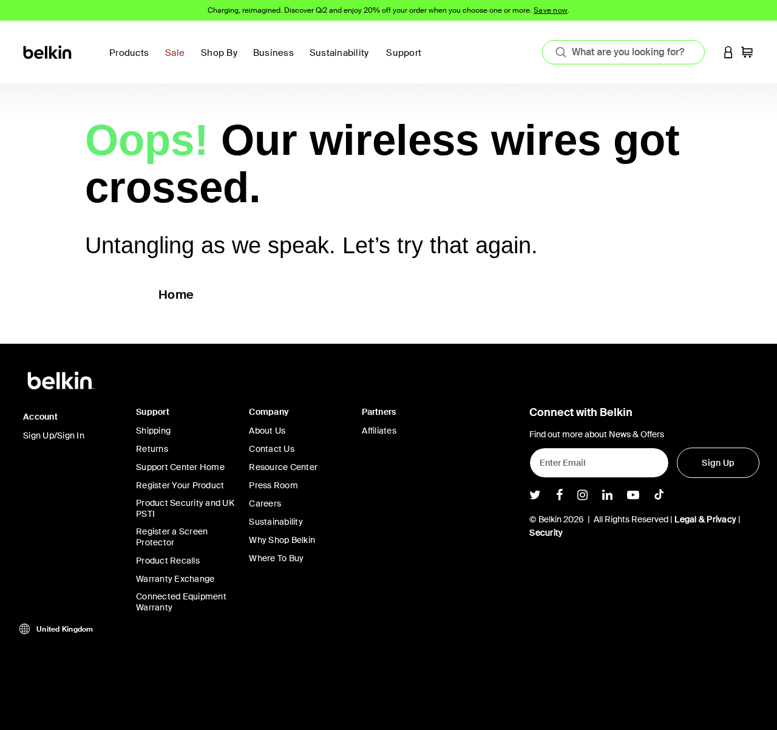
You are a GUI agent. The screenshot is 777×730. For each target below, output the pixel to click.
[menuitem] (343, 60)
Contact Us (271, 448)
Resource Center (283, 467)
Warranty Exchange (175, 578)
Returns (152, 448)
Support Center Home (180, 467)
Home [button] (176, 294)
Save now (551, 10)
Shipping (153, 430)
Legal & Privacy (705, 519)
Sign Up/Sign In (53, 435)
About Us (267, 430)
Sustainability (276, 521)
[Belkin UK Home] (48, 51)
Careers (265, 503)
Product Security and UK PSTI (185, 508)
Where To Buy (276, 558)
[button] (728, 52)
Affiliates (379, 430)
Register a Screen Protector (172, 537)
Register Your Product (180, 485)
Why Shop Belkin (282, 539)
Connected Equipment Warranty (181, 602)
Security (546, 532)
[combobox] (623, 52)
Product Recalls (168, 560)
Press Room (273, 485)
